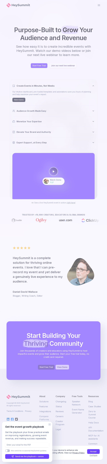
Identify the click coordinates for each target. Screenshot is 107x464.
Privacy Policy (78, 453)
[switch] (7, 450)
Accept (93, 451)
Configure (93, 455)
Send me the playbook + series (29, 456)
